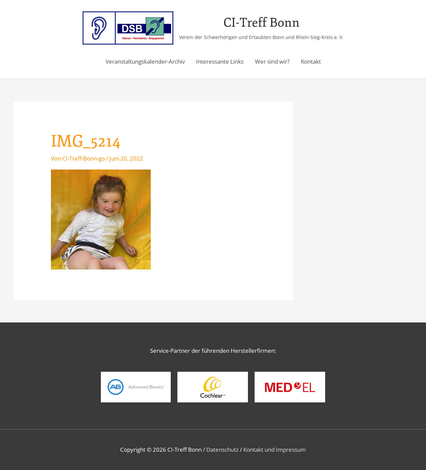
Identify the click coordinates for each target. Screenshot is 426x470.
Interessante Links (220, 61)
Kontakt (311, 61)
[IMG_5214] (101, 219)
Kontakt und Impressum (274, 449)
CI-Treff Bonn (261, 22)
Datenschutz (222, 449)
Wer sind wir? (272, 61)
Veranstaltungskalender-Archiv (145, 61)
